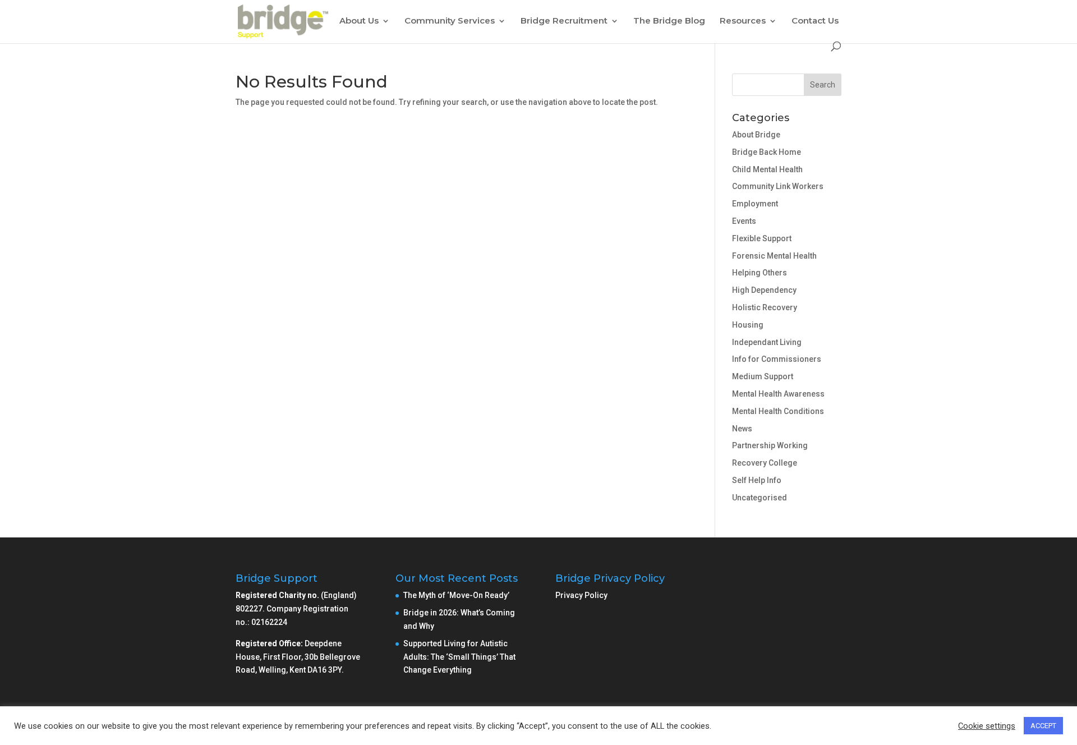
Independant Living (767, 342)
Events (744, 221)
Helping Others (759, 272)
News (742, 428)
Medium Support (762, 376)
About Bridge (756, 134)
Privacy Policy (581, 595)
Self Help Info (756, 480)
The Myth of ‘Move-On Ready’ (457, 595)
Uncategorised (759, 497)
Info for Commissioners (776, 359)
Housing (747, 324)
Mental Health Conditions (778, 411)
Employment (755, 203)
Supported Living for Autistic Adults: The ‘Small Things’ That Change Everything (459, 657)
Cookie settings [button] (986, 726)
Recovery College (764, 462)
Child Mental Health (767, 169)
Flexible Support (761, 238)
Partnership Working (770, 445)
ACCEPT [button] (1043, 725)
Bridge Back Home (766, 152)
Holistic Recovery (764, 307)
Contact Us (815, 21)
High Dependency (764, 290)
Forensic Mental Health (774, 255)
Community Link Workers (777, 186)
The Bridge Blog (669, 21)
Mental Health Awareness (778, 393)
